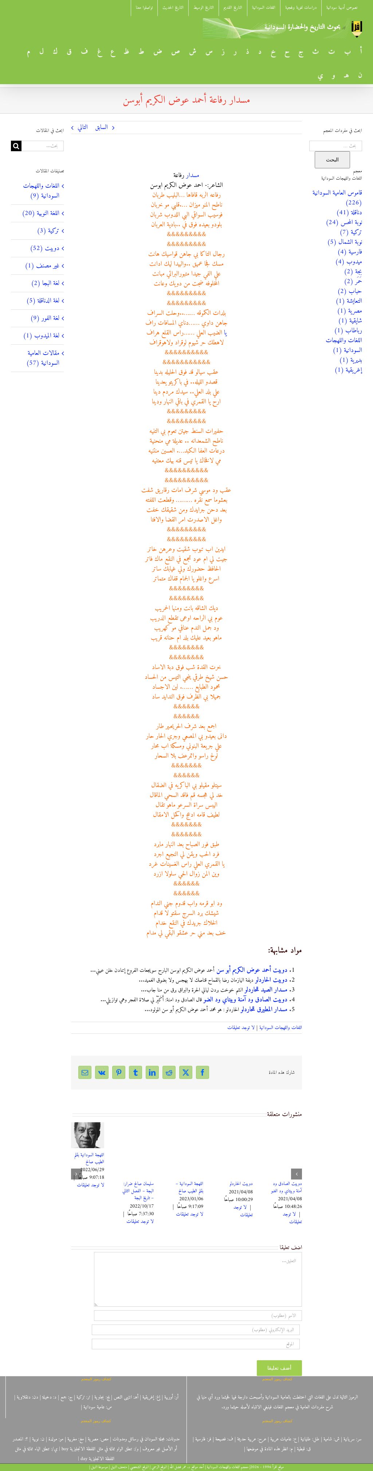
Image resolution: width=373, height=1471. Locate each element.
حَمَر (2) (353, 281)
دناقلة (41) (349, 212)
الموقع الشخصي (139, 1467)
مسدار (192, 175)
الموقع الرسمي (159, 1467)
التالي (83, 127)
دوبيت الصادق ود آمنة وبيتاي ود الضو (245, 999)
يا (225, 333)
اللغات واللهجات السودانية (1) (344, 345)
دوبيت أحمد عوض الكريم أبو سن (251, 970)
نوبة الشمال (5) (344, 242)
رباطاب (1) (348, 330)
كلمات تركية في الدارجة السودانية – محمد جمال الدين (138, 1190)
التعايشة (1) (348, 301)
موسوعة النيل (99, 1467)
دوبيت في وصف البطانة (91, 1187)
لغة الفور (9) (44, 318)
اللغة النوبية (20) (40, 213)
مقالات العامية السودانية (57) (42, 358)
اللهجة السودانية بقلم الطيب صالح (238, 1158)
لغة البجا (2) (45, 283)
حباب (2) (349, 291)
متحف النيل (119, 1467)
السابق (101, 127)
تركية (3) (48, 231)
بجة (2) (353, 271)
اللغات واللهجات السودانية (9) (41, 191)
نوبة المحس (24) (344, 222)
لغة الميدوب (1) (41, 336)
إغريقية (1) (348, 370)
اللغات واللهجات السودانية (280, 1027)
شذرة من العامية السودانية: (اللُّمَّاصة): (187, 1187)
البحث (332, 160)
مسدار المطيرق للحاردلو (264, 1009)
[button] (296, 1174)
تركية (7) (350, 232)
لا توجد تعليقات (241, 1027)
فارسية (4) (349, 252)
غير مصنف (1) (42, 266)
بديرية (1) (350, 360)
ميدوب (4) (348, 261)
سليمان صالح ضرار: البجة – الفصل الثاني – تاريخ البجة (286, 1190)
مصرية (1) (349, 311)
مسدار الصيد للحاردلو (266, 989)
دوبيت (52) (44, 248)
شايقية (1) (350, 320)
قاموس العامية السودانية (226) (337, 197)
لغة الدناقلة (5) (42, 301)
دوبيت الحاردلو (271, 980)
